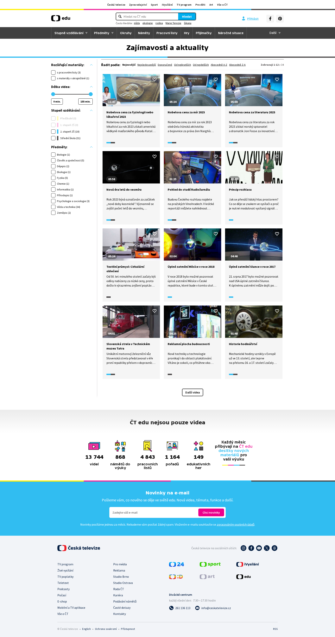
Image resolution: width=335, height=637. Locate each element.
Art (211, 4)
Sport (154, 4)
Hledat (187, 16)
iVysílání (167, 4)
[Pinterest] (280, 18)
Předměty (101, 33)
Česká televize (116, 4)
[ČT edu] (60, 19)
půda (137, 23)
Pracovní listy (167, 33)
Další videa (192, 392)
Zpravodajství (138, 4)
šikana (187, 23)
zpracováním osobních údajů (235, 524)
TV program (184, 4)
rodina (159, 23)
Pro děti (200, 4)
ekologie (147, 23)
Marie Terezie (173, 23)
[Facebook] (270, 18)
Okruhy (126, 33)
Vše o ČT (222, 4)
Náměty (144, 33)
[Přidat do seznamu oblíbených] (154, 79)
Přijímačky (204, 33)
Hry (186, 33)
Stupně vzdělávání (68, 33)
